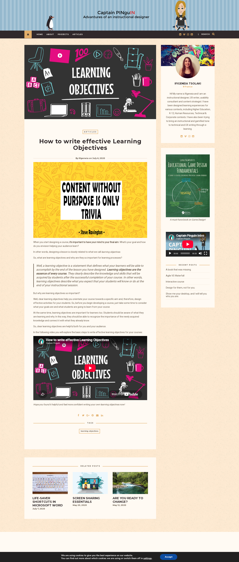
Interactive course (175, 281)
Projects (63, 34)
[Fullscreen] (205, 253)
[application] (188, 244)
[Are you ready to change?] (130, 484)
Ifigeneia (83, 158)
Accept (168, 556)
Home (40, 34)
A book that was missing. (178, 269)
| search (204, 34)
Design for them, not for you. (180, 287)
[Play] (170, 253)
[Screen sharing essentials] (90, 484)
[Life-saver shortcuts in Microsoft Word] (50, 484)
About (50, 34)
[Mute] (200, 253)
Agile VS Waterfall (175, 275)
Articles (78, 34)
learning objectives (89, 431)
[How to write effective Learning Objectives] (83, 415)
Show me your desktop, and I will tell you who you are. (186, 295)
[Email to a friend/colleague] (97, 415)
